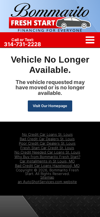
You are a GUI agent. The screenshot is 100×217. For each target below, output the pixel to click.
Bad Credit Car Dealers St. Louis (47, 139)
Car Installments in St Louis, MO (47, 161)
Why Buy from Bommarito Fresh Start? (47, 156)
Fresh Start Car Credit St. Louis (47, 148)
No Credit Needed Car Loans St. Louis (47, 152)
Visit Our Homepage (50, 106)
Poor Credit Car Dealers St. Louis (47, 143)
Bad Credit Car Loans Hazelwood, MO (47, 165)
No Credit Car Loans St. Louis (47, 134)
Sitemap (47, 177)
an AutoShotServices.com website (47, 181)
